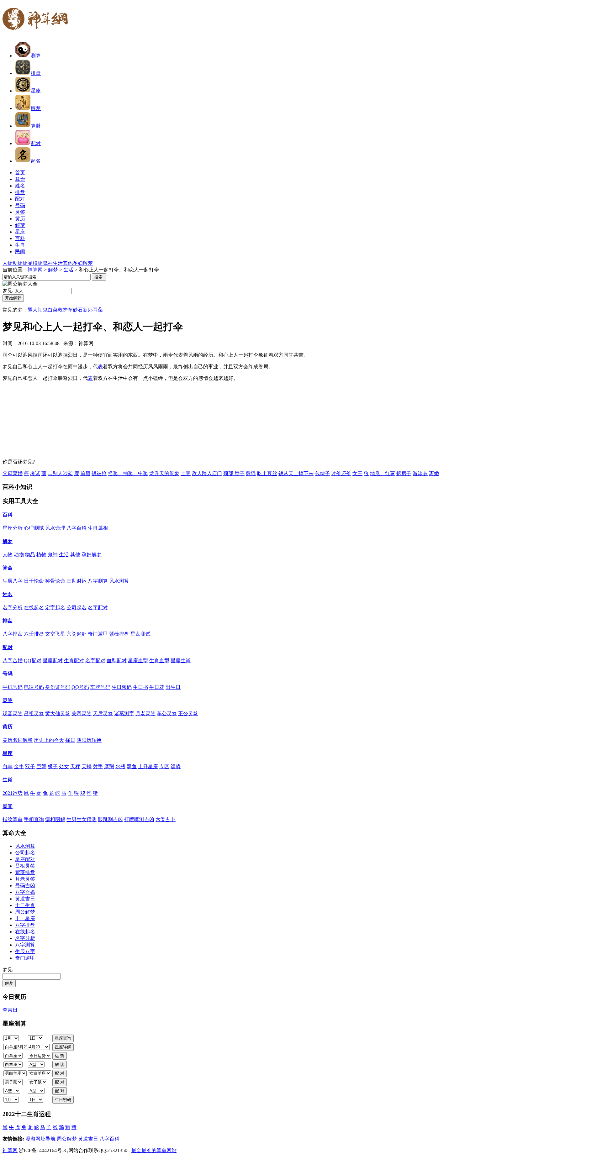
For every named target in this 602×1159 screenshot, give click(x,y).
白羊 (8, 766)
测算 (36, 55)
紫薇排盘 (119, 634)
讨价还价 (341, 473)
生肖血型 (159, 660)
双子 (30, 766)
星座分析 (13, 528)
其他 (68, 263)
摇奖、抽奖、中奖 (128, 473)
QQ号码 (80, 687)
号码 (8, 673)
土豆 (186, 473)
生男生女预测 (81, 819)
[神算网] (38, 33)
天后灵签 (103, 713)
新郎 (88, 309)
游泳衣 (420, 473)
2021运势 (13, 793)
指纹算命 (13, 819)
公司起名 (76, 607)
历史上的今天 (49, 740)
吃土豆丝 (267, 473)
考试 (35, 473)
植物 (38, 263)
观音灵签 (13, 713)
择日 (70, 740)
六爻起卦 (76, 634)
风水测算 (119, 581)
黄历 (8, 726)
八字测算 (98, 581)
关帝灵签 (81, 713)
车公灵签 (167, 713)
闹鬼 (43, 309)
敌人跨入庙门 (207, 473)
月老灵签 (145, 713)
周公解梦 (25, 912)
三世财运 (76, 581)
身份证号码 (57, 687)
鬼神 (48, 263)
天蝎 (87, 766)
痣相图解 (55, 819)
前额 (85, 473)
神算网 (35, 269)
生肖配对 (74, 660)
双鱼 (132, 766)
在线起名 (34, 607)
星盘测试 (140, 634)
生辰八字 (13, 581)
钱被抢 (99, 473)
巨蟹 (41, 766)
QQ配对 (32, 660)
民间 (8, 806)
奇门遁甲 (98, 634)
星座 (36, 90)
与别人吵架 (60, 473)
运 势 (59, 1055)
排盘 (36, 73)
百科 (8, 514)
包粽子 (322, 473)
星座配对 (53, 660)
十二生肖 (25, 905)
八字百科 (76, 528)
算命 (8, 567)
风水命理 (55, 528)
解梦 (36, 108)
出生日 (173, 687)
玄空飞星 (55, 634)
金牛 (19, 766)
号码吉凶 (25, 885)
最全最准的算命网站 (154, 1150)
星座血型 (138, 660)
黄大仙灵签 (57, 713)
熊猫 (251, 473)
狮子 (53, 766)
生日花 (156, 687)
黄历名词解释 (18, 740)
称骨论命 (55, 581)
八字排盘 (13, 634)
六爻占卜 (166, 819)
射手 (98, 766)
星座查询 (63, 1038)
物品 (28, 263)
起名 (36, 161)
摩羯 (109, 766)
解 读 (59, 1064)
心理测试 (34, 528)
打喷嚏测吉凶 (139, 819)
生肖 (8, 779)
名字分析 (13, 607)
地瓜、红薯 (382, 473)
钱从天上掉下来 (296, 473)
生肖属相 (98, 528)
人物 (8, 263)
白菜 (53, 309)
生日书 (140, 687)
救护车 (65, 309)
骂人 (33, 309)
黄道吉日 (25, 898)
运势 (176, 766)
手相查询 (34, 819)
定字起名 (55, 607)
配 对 (59, 1073)
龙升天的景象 (164, 473)
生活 (58, 263)
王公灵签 (188, 713)
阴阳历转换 (89, 740)
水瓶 (120, 766)
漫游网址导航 (40, 1138)
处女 (64, 766)
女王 (357, 473)
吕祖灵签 (34, 713)
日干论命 (34, 581)
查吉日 (10, 1010)
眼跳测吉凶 (110, 819)
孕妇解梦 (83, 263)
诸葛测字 (124, 713)
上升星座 (148, 766)
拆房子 (403, 473)
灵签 (8, 700)
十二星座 (25, 918)
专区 (164, 766)
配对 (36, 143)
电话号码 (34, 687)
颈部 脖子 (234, 473)
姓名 (8, 594)
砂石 (78, 309)
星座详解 (63, 1047)
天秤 (75, 766)
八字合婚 (13, 660)
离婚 (434, 473)
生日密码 (122, 687)
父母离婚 (13, 473)
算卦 (36, 125)
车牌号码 (100, 687)
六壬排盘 (34, 634)
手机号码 (13, 687)
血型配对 (117, 660)
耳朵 (98, 309)
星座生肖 (181, 660)
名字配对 (98, 607)
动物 (18, 263)
